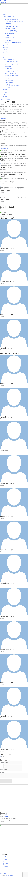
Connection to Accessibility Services (14, 21)
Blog (4, 861)
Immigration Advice (9, 37)
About (4, 14)
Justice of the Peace (10, 33)
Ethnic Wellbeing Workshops (12, 31)
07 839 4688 (7, 814)
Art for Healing (8, 25)
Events (5, 45)
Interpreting (8, 23)
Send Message (6, 780)
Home (4, 12)
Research (7, 44)
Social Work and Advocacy (11, 18)
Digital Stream (9, 875)
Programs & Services (8, 16)
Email (2, 766)
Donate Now (6, 52)
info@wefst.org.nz (7, 816)
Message (2, 772)
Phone (1, 769)
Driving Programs (9, 38)
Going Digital (8, 40)
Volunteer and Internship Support (13, 42)
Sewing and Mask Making (11, 26)
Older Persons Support (10, 30)
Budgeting (7, 35)
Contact (5, 51)
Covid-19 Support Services (11, 19)
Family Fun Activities (10, 28)
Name (2, 762)
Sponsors (5, 47)
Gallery (5, 49)
